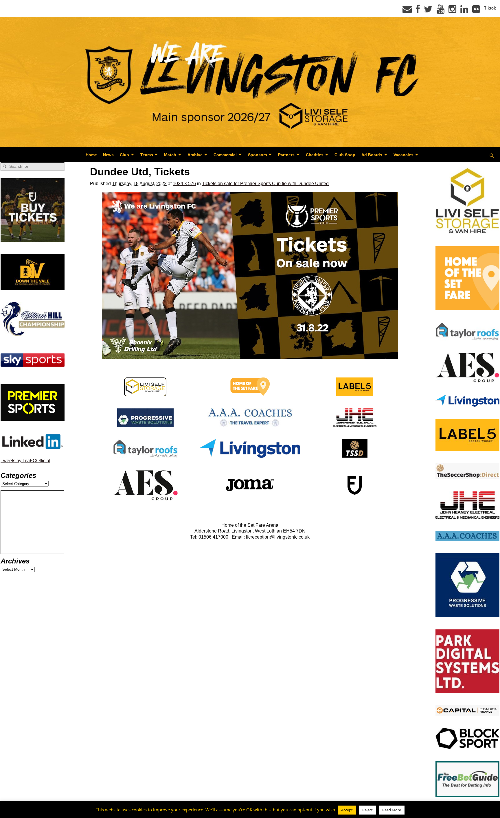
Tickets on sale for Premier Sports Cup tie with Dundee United (265, 183)
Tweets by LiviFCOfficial (25, 460)
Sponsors (257, 154)
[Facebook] (418, 11)
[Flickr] (476, 11)
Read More (391, 810)
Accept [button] (347, 810)
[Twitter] (428, 11)
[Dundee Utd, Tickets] (250, 275)
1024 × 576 (184, 183)
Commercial (225, 154)
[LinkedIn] (464, 11)
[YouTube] (440, 11)
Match (170, 154)
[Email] (407, 11)
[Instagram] (452, 11)
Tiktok (490, 8)
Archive (195, 154)
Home (91, 154)
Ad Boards (371, 154)
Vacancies (403, 154)
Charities (314, 154)
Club (124, 154)
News (108, 154)
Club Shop (344, 154)
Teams (146, 154)
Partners (286, 154)
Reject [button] (367, 810)
